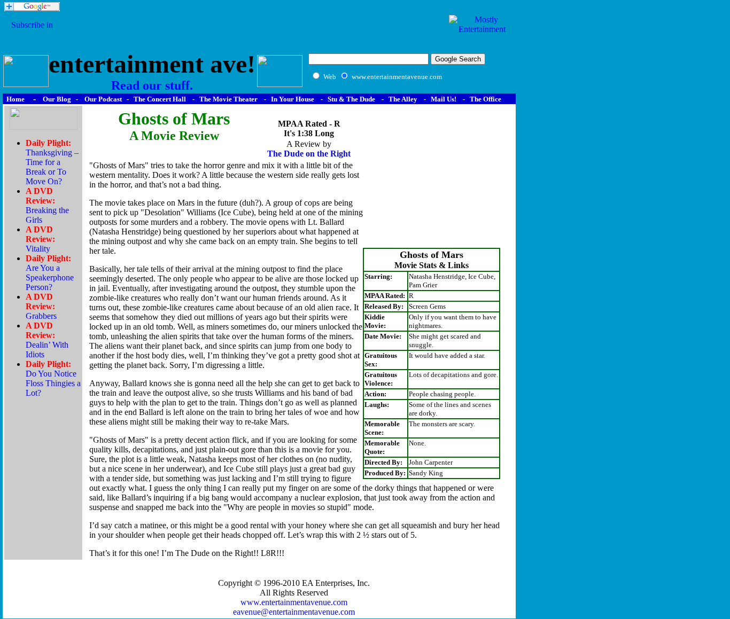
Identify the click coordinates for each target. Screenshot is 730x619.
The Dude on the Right (309, 153)
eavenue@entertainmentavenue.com (294, 611)
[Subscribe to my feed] (32, 34)
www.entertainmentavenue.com (293, 602)
